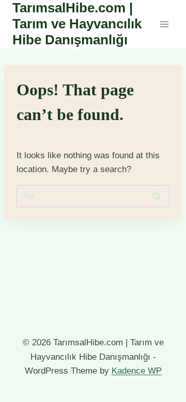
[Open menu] (164, 24)
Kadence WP (137, 371)
